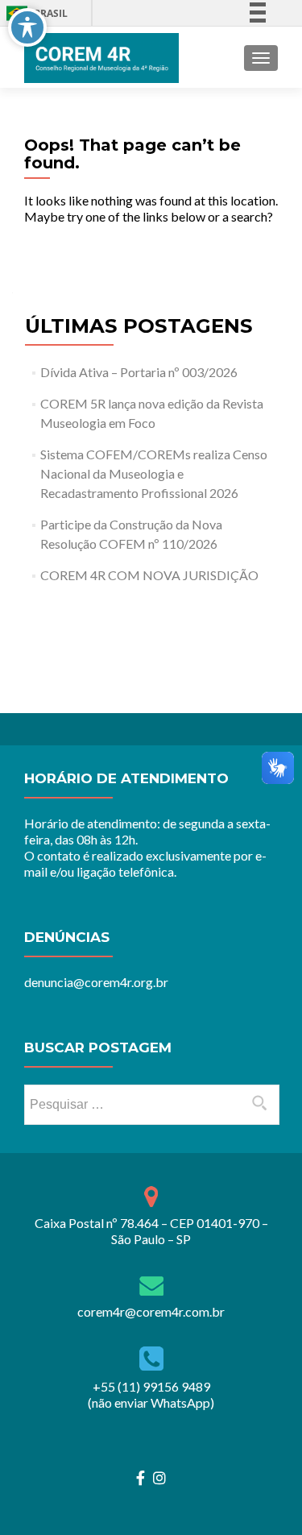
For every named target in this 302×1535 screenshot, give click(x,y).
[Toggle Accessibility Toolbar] (27, 27)
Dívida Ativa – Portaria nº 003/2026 (139, 372)
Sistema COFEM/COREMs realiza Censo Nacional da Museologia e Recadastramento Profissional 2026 (153, 473)
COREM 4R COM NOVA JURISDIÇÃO (149, 575)
